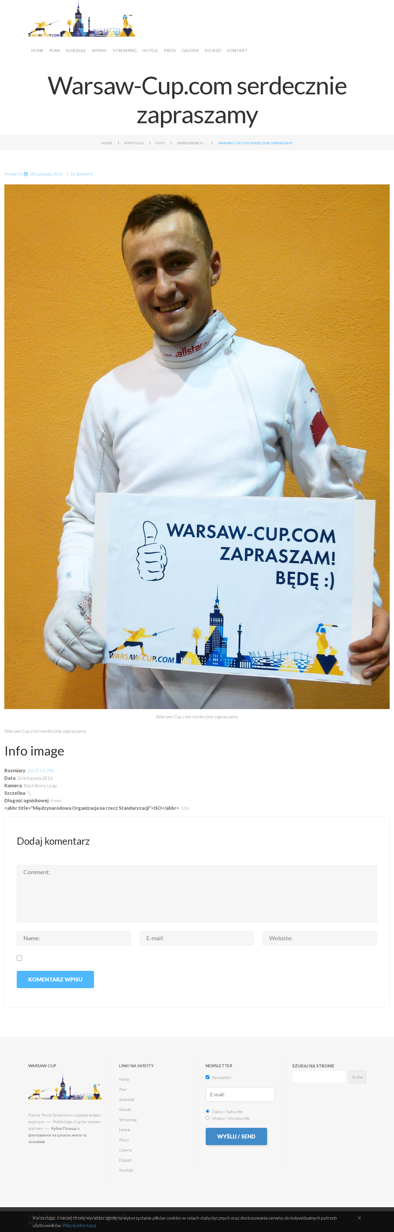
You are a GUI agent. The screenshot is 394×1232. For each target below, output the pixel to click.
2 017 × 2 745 (40, 770)
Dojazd (213, 50)
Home (37, 50)
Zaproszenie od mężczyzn (191, 143)
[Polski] (366, 8)
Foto (160, 143)
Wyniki (99, 50)
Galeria (190, 50)
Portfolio (134, 143)
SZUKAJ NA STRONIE (313, 1065)
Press (170, 50)
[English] (376, 8)
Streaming (125, 50)
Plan (54, 50)
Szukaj (357, 1076)
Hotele (150, 50)
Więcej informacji (79, 1225)
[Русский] (386, 8)
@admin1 (84, 173)
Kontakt (237, 50)
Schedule (75, 50)
